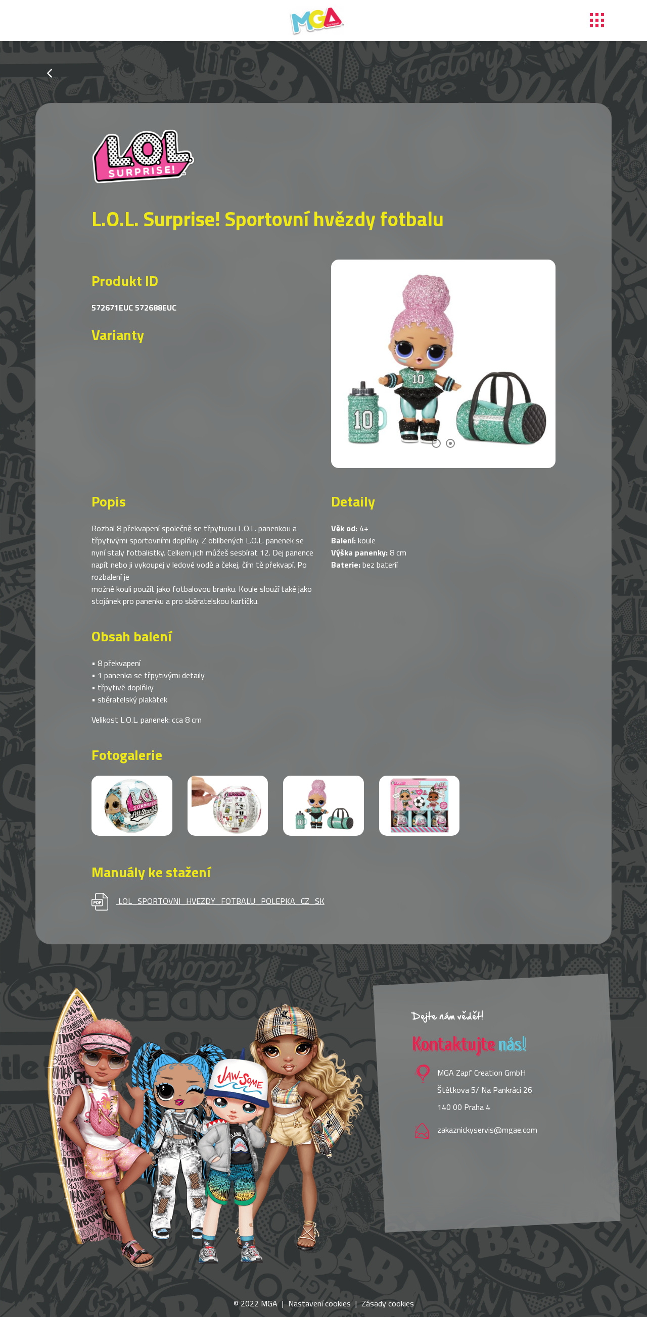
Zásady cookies (387, 1303)
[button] (436, 443)
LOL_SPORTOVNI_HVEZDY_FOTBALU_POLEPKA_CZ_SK (221, 901)
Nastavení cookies (319, 1303)
